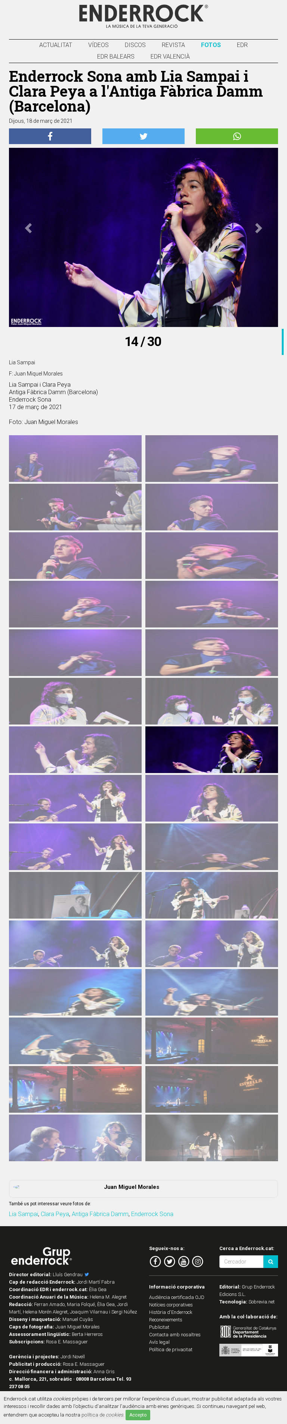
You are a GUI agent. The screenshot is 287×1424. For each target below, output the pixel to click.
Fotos (211, 45)
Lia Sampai (23, 1214)
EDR (242, 45)
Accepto (137, 1415)
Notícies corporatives (171, 1305)
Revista (173, 45)
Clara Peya (55, 1214)
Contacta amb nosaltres (175, 1334)
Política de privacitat (170, 1349)
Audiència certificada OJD (176, 1297)
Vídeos (98, 45)
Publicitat (159, 1327)
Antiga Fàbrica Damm (100, 1214)
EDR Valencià (170, 56)
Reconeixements (165, 1319)
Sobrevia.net (262, 1302)
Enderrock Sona (152, 1214)
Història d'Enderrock (170, 1312)
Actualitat (55, 45)
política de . (102, 1415)
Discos (135, 45)
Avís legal (159, 1342)
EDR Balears (116, 56)
